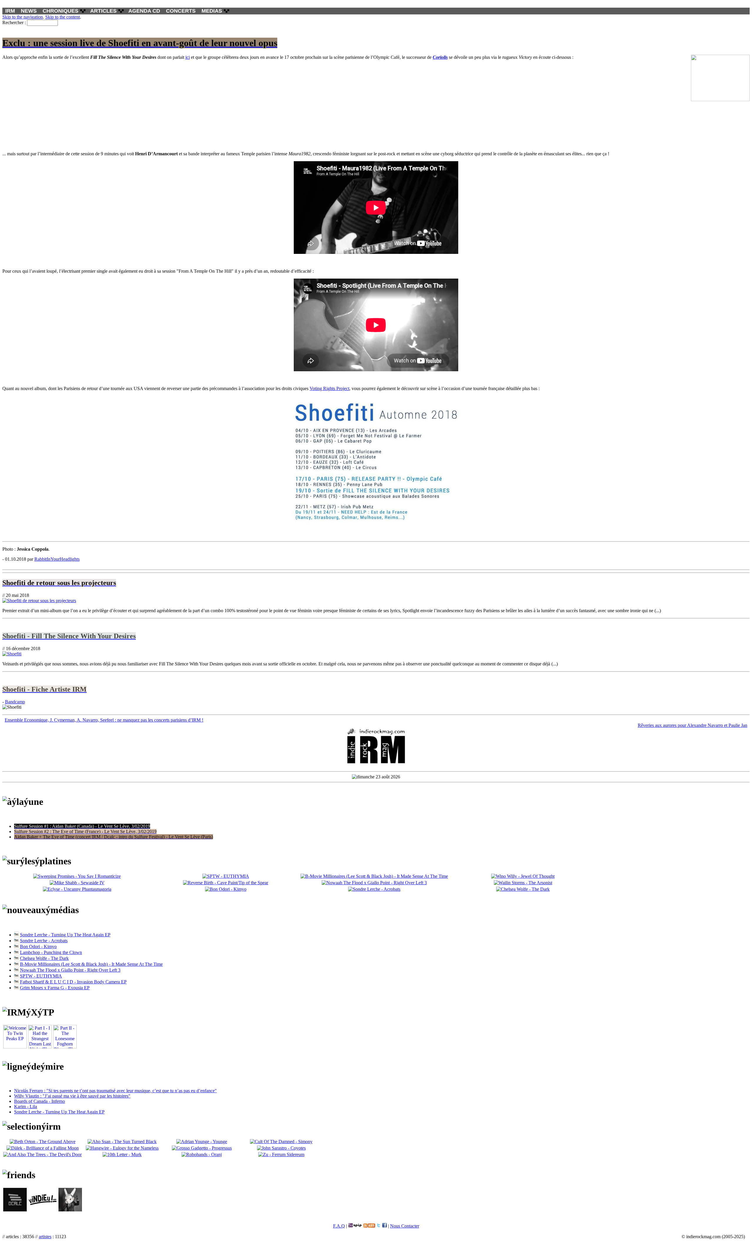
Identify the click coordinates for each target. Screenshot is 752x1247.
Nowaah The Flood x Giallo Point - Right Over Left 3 (70, 970)
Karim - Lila (25, 1106)
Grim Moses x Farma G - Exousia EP (55, 987)
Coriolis (440, 57)
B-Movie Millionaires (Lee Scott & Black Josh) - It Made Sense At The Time (91, 964)
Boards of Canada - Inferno (39, 1101)
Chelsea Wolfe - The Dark (44, 958)
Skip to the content (62, 16)
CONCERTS (181, 11)
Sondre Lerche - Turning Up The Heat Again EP (65, 934)
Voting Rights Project (329, 388)
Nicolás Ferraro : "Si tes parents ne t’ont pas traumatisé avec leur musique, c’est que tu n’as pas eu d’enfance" (115, 1090)
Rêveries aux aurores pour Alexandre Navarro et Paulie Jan (692, 725)
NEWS (29, 11)
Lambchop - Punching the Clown (51, 952)
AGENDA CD (144, 11)
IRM (10, 11)
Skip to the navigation (22, 16)
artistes (45, 1236)
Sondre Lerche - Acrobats (44, 940)
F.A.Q (339, 1225)
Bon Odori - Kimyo (38, 946)
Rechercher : (14, 22)
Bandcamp (15, 701)
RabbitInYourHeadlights (57, 559)
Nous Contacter (404, 1225)
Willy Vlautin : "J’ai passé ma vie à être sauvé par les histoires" (72, 1095)
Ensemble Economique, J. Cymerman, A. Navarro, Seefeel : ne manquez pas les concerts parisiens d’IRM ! (104, 719)
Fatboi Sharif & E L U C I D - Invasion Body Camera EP (73, 981)
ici (187, 57)
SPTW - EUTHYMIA (41, 975)
